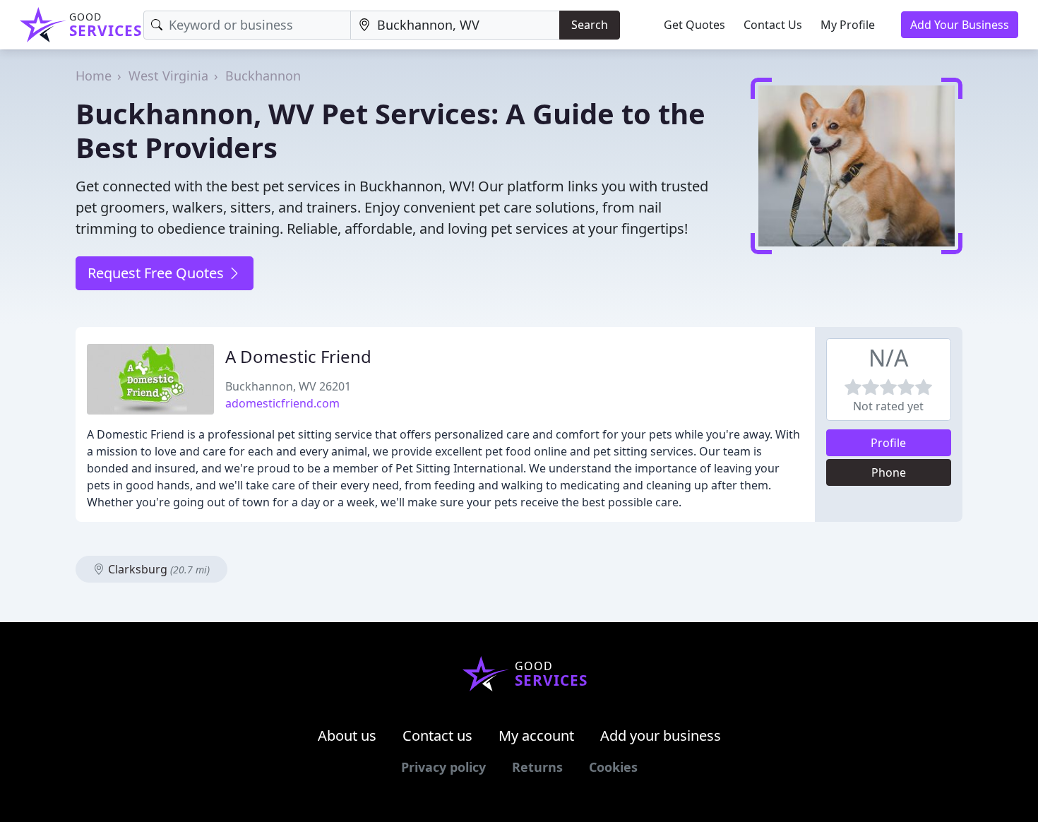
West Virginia (168, 75)
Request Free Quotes (157, 272)
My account (536, 735)
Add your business (660, 735)
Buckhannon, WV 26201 (288, 386)
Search (589, 24)
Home (94, 75)
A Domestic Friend (298, 356)
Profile (888, 443)
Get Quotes (694, 24)
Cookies (613, 766)
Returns (537, 766)
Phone (888, 472)
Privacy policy (443, 766)
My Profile (848, 24)
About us (347, 735)
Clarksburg (157, 569)
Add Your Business (959, 24)
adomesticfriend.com (282, 403)
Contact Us (773, 24)
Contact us (437, 735)
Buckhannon (263, 75)
